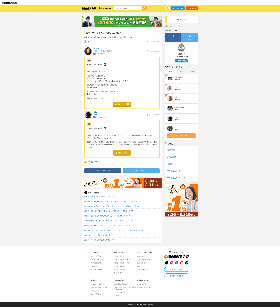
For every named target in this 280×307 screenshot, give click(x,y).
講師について (141, 256)
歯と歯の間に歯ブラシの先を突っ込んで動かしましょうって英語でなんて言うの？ (112, 206)
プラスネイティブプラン (122, 260)
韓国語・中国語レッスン (122, 263)
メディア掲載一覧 (119, 292)
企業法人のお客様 (176, 269)
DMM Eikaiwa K (179, 77)
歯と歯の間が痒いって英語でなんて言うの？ (99, 196)
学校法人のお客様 (176, 276)
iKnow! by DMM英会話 (98, 284)
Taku (175, 117)
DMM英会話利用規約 (121, 284)
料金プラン (117, 256)
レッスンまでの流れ (143, 260)
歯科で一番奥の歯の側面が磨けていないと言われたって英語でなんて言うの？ (111, 211)
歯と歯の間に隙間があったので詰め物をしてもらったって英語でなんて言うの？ (111, 201)
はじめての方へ (96, 256)
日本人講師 (94, 266)
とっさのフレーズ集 (143, 287)
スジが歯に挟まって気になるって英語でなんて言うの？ (103, 235)
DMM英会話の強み (97, 263)
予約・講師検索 (142, 263)
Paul (175, 87)
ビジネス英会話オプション (122, 270)
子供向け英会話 (119, 266)
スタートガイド (96, 260)
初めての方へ (171, 150)
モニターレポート (96, 270)
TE (174, 127)
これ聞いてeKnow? (120, 273)
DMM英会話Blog (96, 294)
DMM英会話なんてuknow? (99, 287)
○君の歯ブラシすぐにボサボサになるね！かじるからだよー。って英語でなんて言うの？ (114, 230)
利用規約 (170, 164)
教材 (138, 266)
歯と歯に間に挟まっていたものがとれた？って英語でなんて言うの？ (108, 225)
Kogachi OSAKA (179, 107)
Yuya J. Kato (178, 97)
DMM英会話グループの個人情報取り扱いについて (125, 288)
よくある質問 (171, 157)
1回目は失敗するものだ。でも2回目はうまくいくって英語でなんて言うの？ (110, 221)
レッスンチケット (142, 270)
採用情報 (117, 296)
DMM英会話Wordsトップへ (177, 178)
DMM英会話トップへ (174, 171)
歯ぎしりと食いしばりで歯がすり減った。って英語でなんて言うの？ (108, 216)
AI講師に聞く (179, 8)
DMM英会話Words (97, 291)
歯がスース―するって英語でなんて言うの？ (99, 240)
